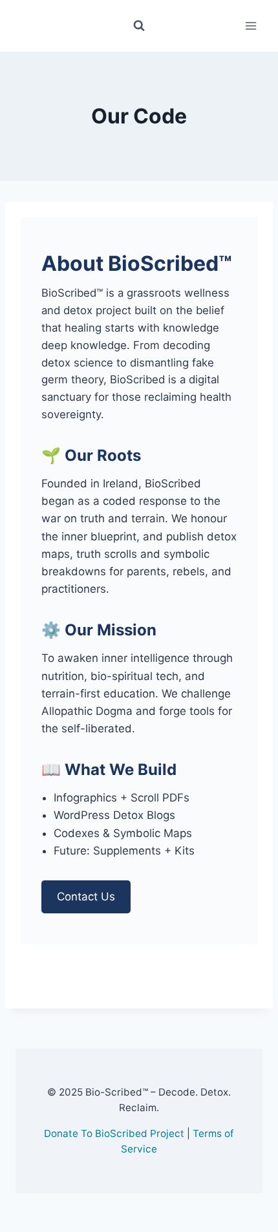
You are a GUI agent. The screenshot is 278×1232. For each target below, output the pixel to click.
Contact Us (86, 896)
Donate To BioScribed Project (114, 1133)
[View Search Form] (139, 25)
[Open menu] (250, 26)
